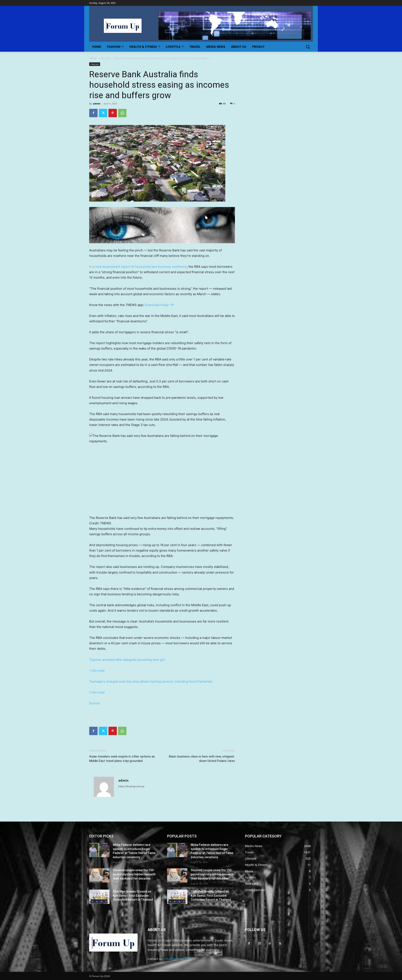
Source (94, 703)
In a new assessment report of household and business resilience (138, 267)
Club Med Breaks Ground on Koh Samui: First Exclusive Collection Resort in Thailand (133, 895)
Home (92, 58)
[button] (308, 47)
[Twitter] (103, 113)
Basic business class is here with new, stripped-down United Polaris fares (202, 759)
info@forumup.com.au (180, 959)
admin (96, 103)
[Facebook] (93, 113)
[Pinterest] (112, 113)
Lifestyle (105, 58)
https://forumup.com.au (131, 786)
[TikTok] (269, 943)
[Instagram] (259, 943)
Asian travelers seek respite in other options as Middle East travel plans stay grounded (122, 759)
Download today (157, 305)
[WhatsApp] (122, 113)
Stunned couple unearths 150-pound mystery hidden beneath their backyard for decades (134, 874)
